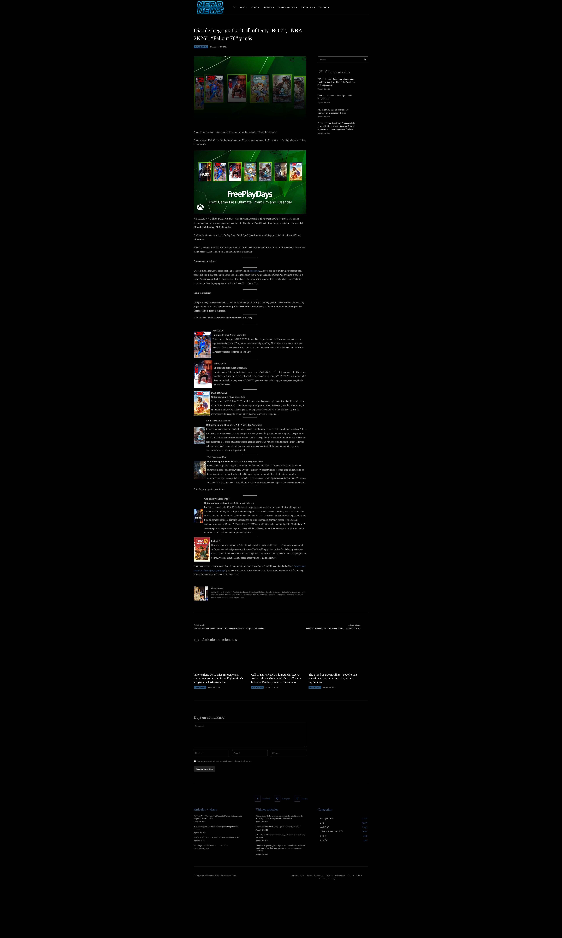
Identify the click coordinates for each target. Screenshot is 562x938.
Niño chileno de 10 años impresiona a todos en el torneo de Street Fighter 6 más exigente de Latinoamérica (336, 82)
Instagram (286, 799)
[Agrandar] (302, 154)
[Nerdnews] (210, 7)
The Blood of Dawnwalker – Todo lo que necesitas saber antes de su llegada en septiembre (333, 678)
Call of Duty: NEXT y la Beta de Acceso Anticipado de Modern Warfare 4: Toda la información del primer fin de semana (276, 678)
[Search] (365, 59)
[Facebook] (258, 799)
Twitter (304, 799)
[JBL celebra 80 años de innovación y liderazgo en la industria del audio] (363, 112)
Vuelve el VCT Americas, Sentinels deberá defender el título (217, 837)
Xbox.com (254, 270)
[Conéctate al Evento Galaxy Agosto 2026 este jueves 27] (363, 98)
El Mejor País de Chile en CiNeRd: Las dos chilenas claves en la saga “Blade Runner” (229, 628)
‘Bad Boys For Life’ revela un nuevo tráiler (211, 845)
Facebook (266, 799)
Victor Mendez (217, 588)
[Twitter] (297, 799)
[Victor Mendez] (201, 593)
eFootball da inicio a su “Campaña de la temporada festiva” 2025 (333, 628)
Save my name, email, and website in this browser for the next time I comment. (224, 761)
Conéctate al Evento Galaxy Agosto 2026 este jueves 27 (278, 826)
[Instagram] (277, 799)
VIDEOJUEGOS (201, 47)
